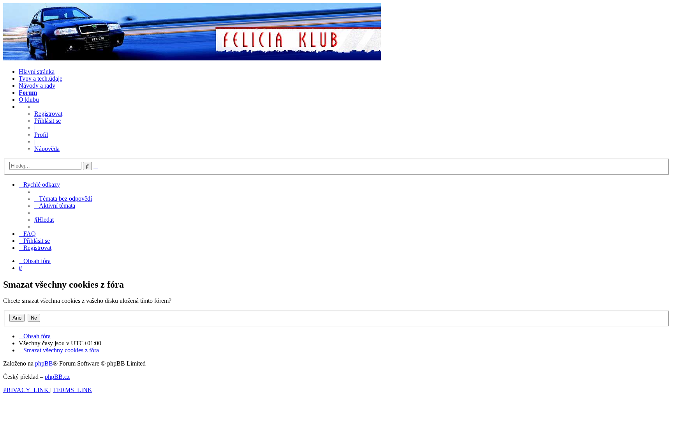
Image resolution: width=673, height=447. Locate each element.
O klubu (29, 99)
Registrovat (48, 113)
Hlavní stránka (37, 71)
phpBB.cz (57, 376)
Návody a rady (37, 85)
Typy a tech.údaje (40, 78)
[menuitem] (63, 198)
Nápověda (47, 148)
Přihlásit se (47, 120)
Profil (41, 134)
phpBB (44, 363)
